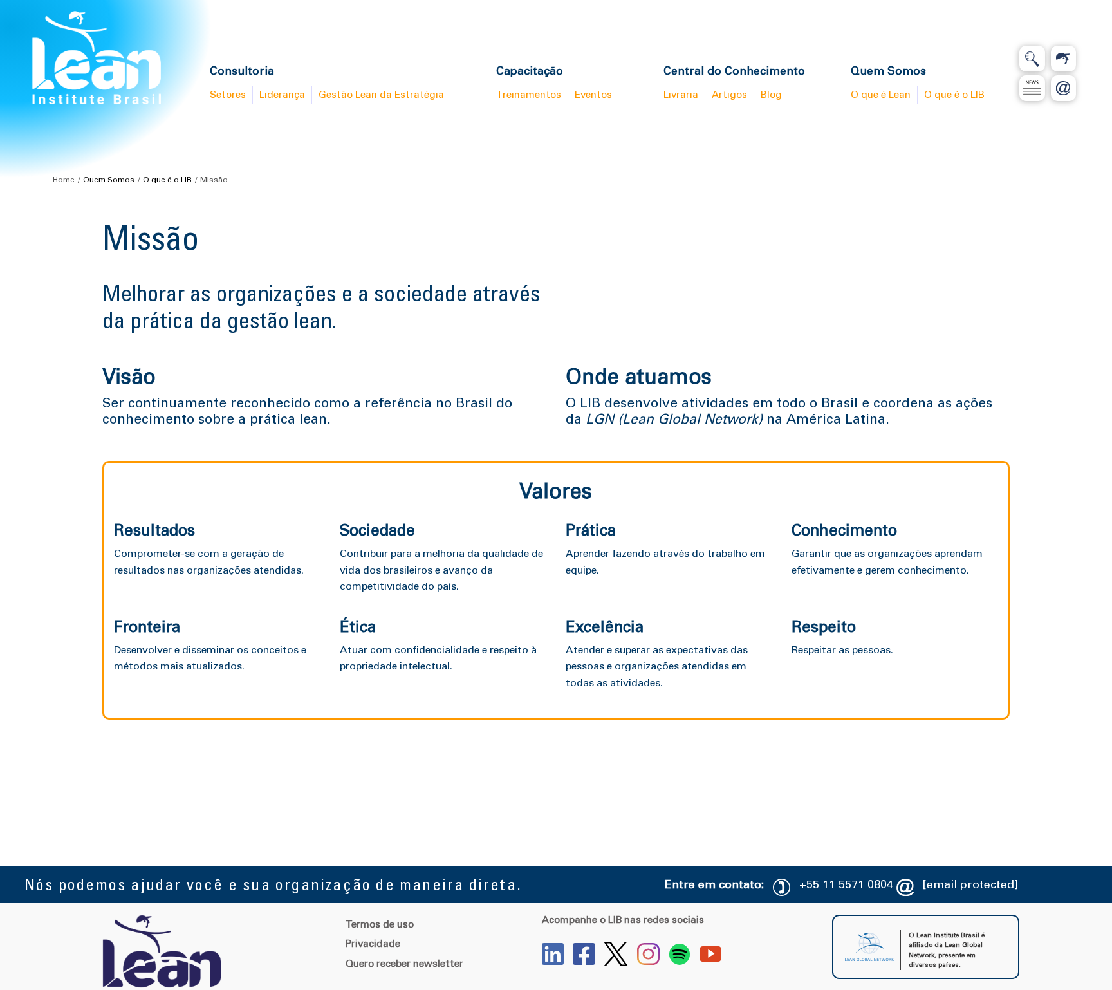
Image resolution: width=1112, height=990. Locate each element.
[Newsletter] (1032, 88)
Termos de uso (380, 924)
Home (64, 179)
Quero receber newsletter (404, 963)
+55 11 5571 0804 (846, 884)
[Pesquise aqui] (1032, 58)
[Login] (1064, 58)
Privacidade (373, 943)
